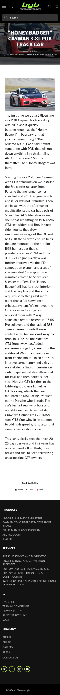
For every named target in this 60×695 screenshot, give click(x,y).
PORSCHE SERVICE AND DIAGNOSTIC (24, 556)
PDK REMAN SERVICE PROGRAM (21, 530)
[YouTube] (27, 669)
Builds (34, 51)
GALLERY (7, 647)
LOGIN (6, 619)
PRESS (6, 652)
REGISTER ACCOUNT (14, 615)
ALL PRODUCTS (11, 534)
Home (25, 51)
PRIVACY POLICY (12, 610)
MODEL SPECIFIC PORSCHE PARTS (22, 517)
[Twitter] (4, 669)
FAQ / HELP (9, 601)
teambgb (25, 690)
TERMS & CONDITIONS (15, 606)
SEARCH (7, 539)
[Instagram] (19, 669)
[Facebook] (12, 669)
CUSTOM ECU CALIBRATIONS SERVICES (25, 568)
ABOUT (6, 637)
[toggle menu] (4, 6)
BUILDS (6, 642)
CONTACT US (10, 657)
